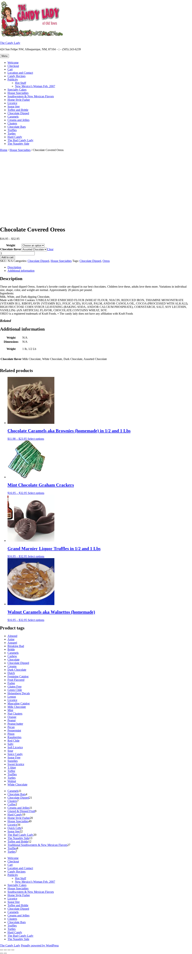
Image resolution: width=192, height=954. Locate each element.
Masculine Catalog (19, 703)
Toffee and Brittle (18, 109)
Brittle (11, 649)
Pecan (11, 727)
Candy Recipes (17, 76)
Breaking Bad (16, 646)
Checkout (13, 66)
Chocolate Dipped (18, 113)
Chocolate (14, 659)
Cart (10, 69)
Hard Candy (15, 136)
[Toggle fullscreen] (5, 949)
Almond (12, 636)
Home (3, 150)
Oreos (106, 260)
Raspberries (14, 737)
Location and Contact (20, 72)
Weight (10, 245)
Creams (12, 666)
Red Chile (14, 740)
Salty (11, 744)
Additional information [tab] (21, 270)
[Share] (9, 949)
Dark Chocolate (17, 669)
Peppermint (14, 730)
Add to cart (8, 257)
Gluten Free (15, 686)
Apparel (12, 642)
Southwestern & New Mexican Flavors (31, 96)
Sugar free (14, 106)
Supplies (13, 760)
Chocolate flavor (10, 249)
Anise (11, 639)
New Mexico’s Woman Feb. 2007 (35, 86)
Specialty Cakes (17, 89)
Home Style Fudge (19, 99)
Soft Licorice (15, 747)
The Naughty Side (18, 143)
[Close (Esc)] (12, 949)
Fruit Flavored (16, 679)
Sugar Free (14, 757)
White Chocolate (17, 784)
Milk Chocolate (17, 706)
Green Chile (15, 690)
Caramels (13, 116)
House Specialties (18, 93)
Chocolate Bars (17, 126)
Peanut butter (15, 723)
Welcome (13, 62)
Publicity (13, 79)
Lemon (12, 696)
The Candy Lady (10, 42)
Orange (12, 717)
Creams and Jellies (18, 120)
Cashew (12, 656)
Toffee (11, 771)
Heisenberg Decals (19, 693)
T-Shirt (12, 767)
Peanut (12, 720)
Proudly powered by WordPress (40, 945)
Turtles (12, 133)
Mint (10, 710)
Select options (36, 438)
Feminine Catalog (18, 676)
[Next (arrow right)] (5, 953)
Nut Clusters (15, 713)
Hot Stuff (20, 82)
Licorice (12, 103)
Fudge (11, 683)
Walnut (12, 781)
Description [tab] (14, 267)
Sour (10, 750)
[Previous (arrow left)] (1, 953)
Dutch (11, 673)
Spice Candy (15, 754)
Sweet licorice (16, 764)
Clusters (12, 123)
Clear (50, 249)
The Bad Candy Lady (20, 140)
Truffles (12, 130)
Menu (5, 56)
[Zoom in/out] (1, 949)
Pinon (11, 733)
